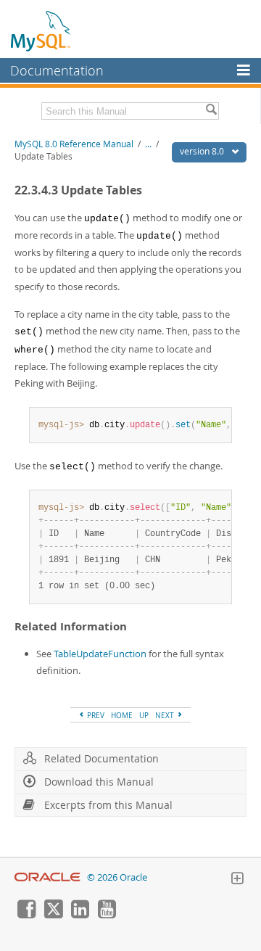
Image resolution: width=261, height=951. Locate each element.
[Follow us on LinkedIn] (79, 914)
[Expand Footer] (237, 880)
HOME (122, 715)
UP (144, 715)
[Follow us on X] (53, 914)
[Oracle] (47, 877)
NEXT (165, 715)
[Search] (211, 111)
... (148, 144)
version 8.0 (203, 151)
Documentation (57, 70)
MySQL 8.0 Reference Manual (73, 144)
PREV (94, 715)
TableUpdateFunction (100, 653)
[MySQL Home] (41, 30)
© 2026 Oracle (117, 877)
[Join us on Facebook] (26, 914)
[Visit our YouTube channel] (106, 914)
